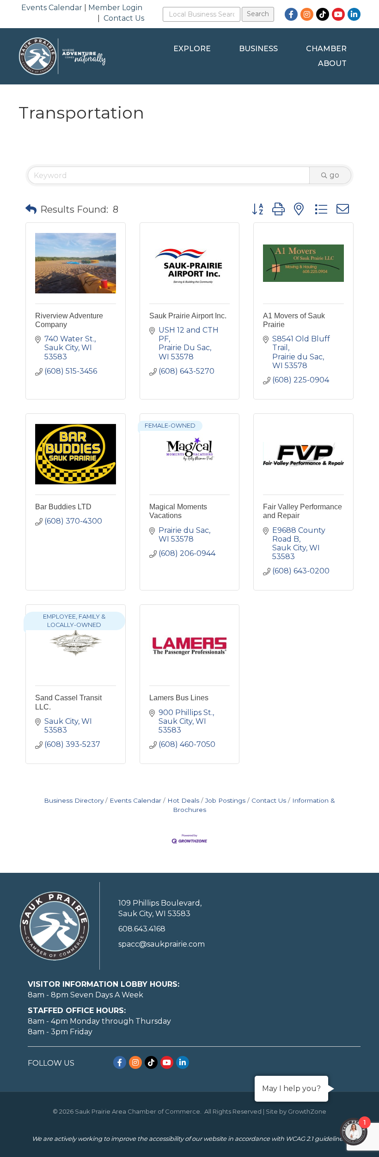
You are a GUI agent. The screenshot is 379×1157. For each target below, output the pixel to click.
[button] (31, 209)
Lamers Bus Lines (178, 698)
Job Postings (225, 800)
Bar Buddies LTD (63, 507)
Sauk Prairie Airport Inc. (187, 316)
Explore (192, 48)
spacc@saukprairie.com (161, 944)
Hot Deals (183, 800)
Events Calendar (51, 7)
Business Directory (74, 800)
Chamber (326, 48)
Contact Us (124, 18)
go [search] (334, 175)
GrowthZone (307, 1111)
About (332, 63)
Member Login (115, 7)
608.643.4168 (141, 928)
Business (258, 48)
